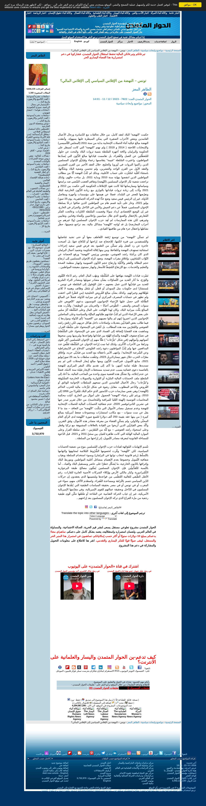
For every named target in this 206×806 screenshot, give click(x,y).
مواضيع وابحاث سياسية (152, 50)
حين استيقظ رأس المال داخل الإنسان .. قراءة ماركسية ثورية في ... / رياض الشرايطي (38, 343)
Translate (112, 519)
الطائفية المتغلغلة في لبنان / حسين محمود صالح (39, 399)
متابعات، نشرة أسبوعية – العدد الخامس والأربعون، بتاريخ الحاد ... (38, 199)
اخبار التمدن (106, 763)
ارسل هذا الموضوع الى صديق (99, 700)
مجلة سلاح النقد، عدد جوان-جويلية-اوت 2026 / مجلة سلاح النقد (38, 358)
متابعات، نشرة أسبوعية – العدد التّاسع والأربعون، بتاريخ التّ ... (38, 99)
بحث (120, 703)
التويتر (131, 671)
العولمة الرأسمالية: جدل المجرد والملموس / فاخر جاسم (38, 385)
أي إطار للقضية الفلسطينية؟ (42, 173)
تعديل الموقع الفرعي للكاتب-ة (55, 778)
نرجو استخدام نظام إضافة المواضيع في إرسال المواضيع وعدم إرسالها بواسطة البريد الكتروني (155, 790)
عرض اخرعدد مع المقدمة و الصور (181, 768)
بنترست (86, 671)
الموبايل (60, 671)
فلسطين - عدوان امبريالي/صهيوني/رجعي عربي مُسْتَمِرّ (39, 215)
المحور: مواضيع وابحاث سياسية (133, 103)
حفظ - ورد (75, 700)
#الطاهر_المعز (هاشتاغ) (110, 507)
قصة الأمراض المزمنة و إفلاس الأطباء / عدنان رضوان (38, 372)
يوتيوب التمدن (147, 781)
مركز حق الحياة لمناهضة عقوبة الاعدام (137, 773)
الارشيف (107, 768)
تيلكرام (93, 671)
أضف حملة (63, 775)
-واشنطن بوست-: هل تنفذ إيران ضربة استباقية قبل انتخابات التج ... (38, 307)
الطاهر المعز (133, 50)
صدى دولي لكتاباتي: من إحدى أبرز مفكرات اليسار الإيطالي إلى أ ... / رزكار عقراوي (38, 408)
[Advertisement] (169, 97)
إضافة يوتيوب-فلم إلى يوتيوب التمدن (52, 768)
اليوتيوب (124, 671)
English (107, 781)
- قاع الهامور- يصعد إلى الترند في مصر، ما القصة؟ (38, 256)
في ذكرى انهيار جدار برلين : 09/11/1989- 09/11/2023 (40, 207)
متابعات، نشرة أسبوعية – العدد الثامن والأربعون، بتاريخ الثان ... (38, 118)
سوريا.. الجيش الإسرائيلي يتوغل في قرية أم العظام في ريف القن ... (38, 289)
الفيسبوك (139, 671)
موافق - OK (190, 4)
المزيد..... (176, 426)
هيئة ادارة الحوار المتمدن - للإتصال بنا (180, 770)
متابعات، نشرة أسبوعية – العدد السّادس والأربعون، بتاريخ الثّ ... (38, 167)
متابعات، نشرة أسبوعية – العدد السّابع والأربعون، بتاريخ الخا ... (38, 142)
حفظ (130, 703)
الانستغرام (109, 671)
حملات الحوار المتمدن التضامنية (97, 765)
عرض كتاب (43, 147)
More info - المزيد (99, 7)
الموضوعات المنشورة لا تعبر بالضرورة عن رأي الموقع (172, 787)
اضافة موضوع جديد (59, 763)
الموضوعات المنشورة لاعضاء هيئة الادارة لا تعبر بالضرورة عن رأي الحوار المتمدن (76, 790)
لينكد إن (109, 754)
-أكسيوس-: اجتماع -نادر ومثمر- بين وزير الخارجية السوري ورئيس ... (38, 299)
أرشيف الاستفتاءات (102, 770)
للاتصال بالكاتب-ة (81, 703)
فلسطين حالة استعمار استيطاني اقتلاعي (39, 130)
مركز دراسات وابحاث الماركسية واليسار (136, 763)
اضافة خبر (63, 765)
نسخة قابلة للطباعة (128, 700)
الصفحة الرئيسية (173, 50)
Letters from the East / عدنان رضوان (38, 378)
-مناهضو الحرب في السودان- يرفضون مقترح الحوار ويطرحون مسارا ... (38, 323)
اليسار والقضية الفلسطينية (42, 184)
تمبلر (79, 671)
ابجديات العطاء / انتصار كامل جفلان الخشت (38, 351)
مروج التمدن (105, 773)
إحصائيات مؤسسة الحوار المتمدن (181, 773)
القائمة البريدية (104, 775)
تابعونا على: (147, 669)
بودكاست (40, 754)
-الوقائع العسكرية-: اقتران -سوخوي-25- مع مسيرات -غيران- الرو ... (39, 247)
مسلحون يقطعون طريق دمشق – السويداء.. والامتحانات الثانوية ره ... (38, 264)
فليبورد (67, 671)
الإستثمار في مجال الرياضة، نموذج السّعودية (38, 105)
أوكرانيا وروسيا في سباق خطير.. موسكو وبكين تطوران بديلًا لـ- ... (39, 272)
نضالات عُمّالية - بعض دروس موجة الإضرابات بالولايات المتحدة (39, 158)
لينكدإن (100, 671)
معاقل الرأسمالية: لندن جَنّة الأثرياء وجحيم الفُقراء (38, 135)
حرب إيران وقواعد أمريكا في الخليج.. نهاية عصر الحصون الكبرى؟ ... (38, 280)
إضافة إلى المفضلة (102, 703)
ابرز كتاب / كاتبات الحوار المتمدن (181, 778)
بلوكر (73, 671)
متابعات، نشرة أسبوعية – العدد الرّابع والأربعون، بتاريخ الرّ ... (38, 223)
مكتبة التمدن (148, 783)
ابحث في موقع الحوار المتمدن (55, 781)
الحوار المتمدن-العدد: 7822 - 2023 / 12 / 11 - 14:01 (122, 99)
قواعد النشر (191, 775)
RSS (117, 671)
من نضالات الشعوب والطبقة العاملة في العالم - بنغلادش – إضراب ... (38, 191)
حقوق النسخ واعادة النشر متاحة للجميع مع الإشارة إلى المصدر (84, 787)
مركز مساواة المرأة (145, 765)
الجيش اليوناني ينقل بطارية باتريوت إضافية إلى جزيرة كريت (39, 315)
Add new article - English (55, 773)
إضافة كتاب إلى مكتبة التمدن (55, 770)
